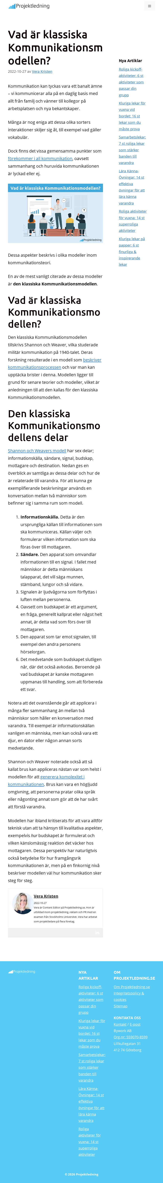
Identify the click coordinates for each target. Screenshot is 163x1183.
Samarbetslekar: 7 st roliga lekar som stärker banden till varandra (132, 150)
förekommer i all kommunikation (40, 158)
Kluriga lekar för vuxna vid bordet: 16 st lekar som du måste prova (132, 116)
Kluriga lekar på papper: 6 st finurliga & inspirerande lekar (132, 251)
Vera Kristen (46, 896)
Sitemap (120, 1006)
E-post (135, 1024)
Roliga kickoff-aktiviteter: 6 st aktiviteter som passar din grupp (131, 82)
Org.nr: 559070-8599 (130, 1037)
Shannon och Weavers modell (37, 450)
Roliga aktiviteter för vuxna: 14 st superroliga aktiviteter (90, 1141)
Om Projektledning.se (132, 986)
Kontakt (120, 1024)
